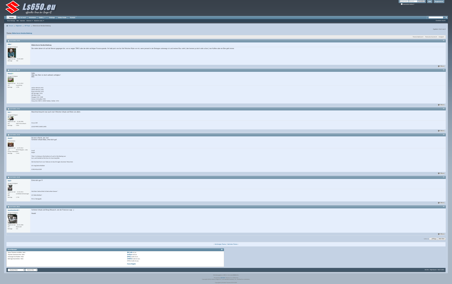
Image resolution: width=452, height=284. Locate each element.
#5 (443, 177)
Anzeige (441, 37)
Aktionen (28, 20)
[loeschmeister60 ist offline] (12, 219)
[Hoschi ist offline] (11, 144)
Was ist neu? (22, 17)
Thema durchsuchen (430, 37)
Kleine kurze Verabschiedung (22, 33)
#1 (443, 40)
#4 (443, 134)
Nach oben (442, 239)
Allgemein (19, 26)
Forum (11, 17)
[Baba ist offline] (12, 53)
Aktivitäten (32, 17)
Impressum (433, 269)
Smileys (129, 254)
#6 (443, 206)
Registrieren (439, 1)
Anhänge (52, 17)
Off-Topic (27, 26)
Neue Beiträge (11, 20)
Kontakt (72, 17)
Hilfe (429, 1)
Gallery (41, 17)
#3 (443, 108)
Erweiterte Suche (441, 20)
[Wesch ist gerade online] (11, 80)
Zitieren (442, 66)
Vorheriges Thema (220, 244)
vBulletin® (223, 277)
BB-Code (130, 252)
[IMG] (129, 256)
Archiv (427, 269)
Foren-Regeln (131, 264)
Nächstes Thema (232, 244)
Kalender (22, 20)
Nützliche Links (38, 20)
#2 (443, 70)
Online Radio (62, 17)
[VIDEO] (129, 259)
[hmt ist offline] (11, 118)
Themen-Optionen (417, 37)
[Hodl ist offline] (10, 188)
